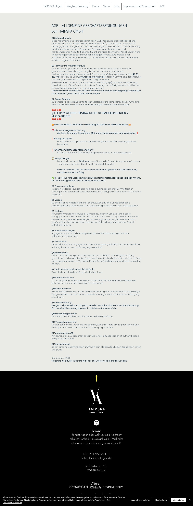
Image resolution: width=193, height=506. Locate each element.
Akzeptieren (178, 500)
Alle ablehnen (161, 500)
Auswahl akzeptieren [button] (140, 500)
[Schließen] (189, 500)
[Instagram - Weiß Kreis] (96, 422)
